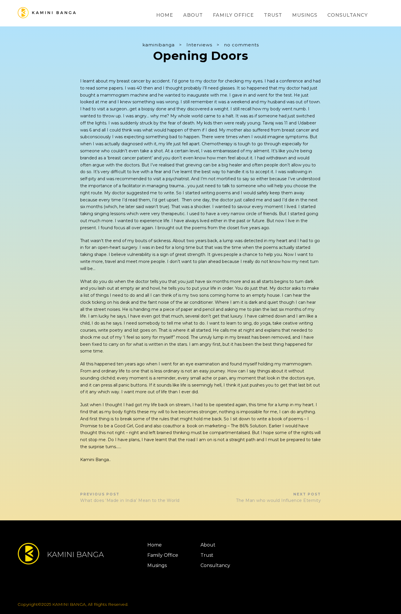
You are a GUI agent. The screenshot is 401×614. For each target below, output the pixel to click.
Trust (273, 15)
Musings (304, 15)
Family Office (233, 15)
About (193, 15)
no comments (241, 45)
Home (164, 15)
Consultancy (347, 15)
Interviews (199, 45)
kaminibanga (158, 45)
